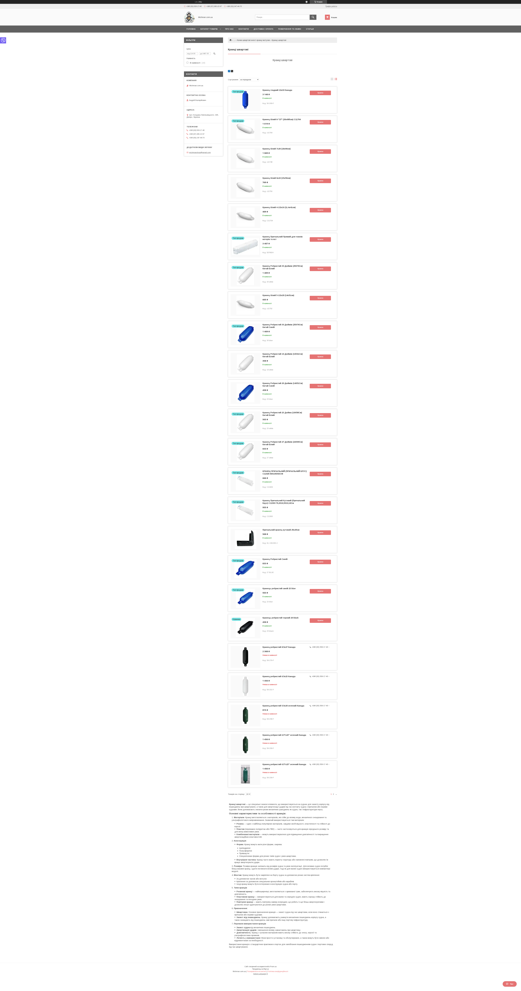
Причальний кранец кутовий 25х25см (281, 530)
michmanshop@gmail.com (200, 152)
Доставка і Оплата (263, 29)
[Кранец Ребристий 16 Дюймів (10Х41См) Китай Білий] (245, 364)
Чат (511, 984)
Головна (191, 29)
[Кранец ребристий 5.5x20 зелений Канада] (245, 715)
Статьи (310, 29)
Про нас (229, 29)
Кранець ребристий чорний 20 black (280, 618)
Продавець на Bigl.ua (260, 969)
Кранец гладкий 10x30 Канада (277, 90)
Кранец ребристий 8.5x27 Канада (279, 647)
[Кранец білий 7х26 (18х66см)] (245, 158)
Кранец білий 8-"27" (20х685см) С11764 (282, 119)
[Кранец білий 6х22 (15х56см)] (245, 188)
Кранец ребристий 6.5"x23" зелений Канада (284, 735)
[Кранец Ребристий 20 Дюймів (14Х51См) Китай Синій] (245, 393)
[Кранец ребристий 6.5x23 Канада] (245, 686)
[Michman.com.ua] (189, 22)
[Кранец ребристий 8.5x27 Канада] (245, 657)
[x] (232, 71)
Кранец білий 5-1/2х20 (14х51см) (278, 295)
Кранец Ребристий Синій (275, 559)
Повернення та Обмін (289, 29)
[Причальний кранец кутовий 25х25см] (245, 539)
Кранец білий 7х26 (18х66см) (277, 149)
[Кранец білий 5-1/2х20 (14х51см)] (245, 305)
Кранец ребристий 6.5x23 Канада (279, 676)
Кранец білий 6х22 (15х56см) (277, 178)
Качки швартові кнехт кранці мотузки (253, 40)
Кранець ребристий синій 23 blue (279, 588)
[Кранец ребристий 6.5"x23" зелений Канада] (245, 745)
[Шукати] (313, 17)
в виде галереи (332, 80)
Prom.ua (273, 967)
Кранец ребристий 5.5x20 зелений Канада (283, 706)
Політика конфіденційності (278, 971)
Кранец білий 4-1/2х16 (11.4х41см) (279, 207)
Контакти (244, 29)
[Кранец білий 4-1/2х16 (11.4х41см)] (245, 217)
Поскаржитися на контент (256, 971)
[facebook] (229, 71)
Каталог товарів (208, 29)
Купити (320, 93)
